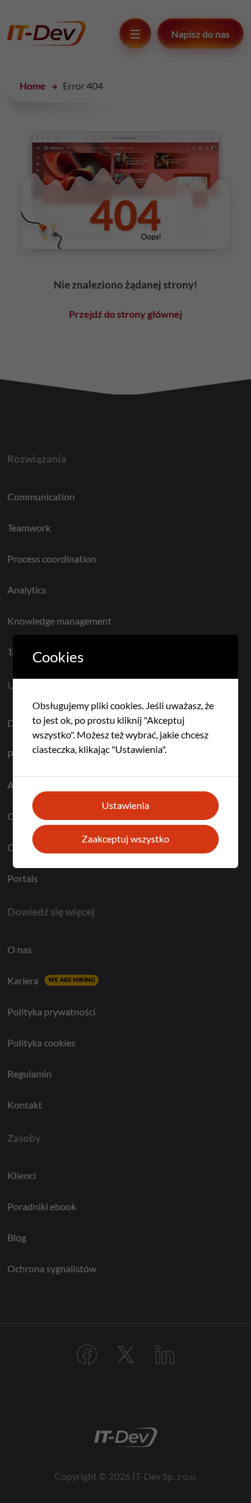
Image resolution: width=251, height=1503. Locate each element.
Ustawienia (125, 805)
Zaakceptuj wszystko (125, 838)
